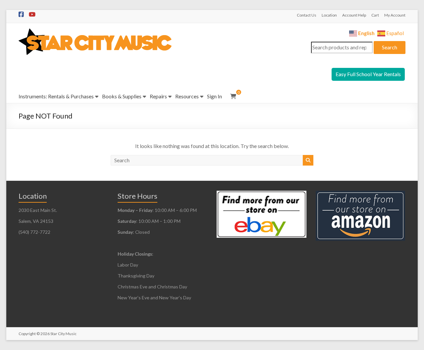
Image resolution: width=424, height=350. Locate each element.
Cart (375, 15)
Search (389, 47)
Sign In (214, 96)
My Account (394, 15)
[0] (233, 96)
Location (329, 15)
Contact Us (306, 15)
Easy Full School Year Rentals (368, 74)
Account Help (354, 15)
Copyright (27, 333)
